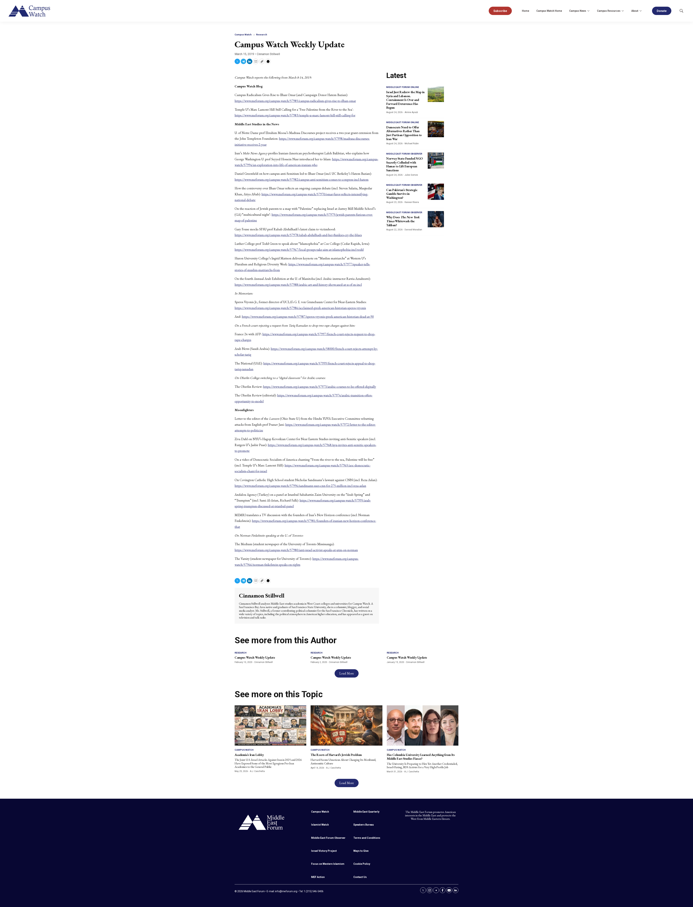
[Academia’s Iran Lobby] (270, 725)
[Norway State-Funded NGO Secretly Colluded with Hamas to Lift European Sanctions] (436, 160)
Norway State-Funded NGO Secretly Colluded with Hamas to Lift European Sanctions (404, 164)
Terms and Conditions (366, 837)
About (634, 10)
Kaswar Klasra (412, 202)
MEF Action (318, 877)
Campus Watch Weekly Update (255, 657)
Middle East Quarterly (366, 811)
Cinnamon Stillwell (268, 54)
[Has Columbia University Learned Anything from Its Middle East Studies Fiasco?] (422, 725)
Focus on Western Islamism (327, 863)
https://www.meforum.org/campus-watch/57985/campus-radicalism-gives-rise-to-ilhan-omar (295, 101)
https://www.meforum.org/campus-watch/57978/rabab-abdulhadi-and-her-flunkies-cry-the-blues (298, 235)
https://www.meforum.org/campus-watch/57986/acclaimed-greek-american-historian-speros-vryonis (300, 308)
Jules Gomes (411, 175)
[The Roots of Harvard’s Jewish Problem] (346, 725)
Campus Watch (243, 34)
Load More (346, 673)
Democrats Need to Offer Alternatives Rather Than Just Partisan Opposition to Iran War (404, 133)
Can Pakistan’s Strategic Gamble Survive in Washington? (401, 194)
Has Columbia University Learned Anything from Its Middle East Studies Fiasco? (421, 757)
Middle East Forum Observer (404, 153)
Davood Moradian (413, 229)
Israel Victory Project (324, 850)
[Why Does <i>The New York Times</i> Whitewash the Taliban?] (436, 219)
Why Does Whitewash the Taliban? (403, 221)
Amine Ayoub (411, 112)
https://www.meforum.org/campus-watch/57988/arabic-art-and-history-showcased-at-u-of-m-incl (298, 285)
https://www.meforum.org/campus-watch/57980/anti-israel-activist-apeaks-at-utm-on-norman (296, 550)
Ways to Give (361, 850)
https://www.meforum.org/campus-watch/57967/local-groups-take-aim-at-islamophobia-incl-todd (299, 250)
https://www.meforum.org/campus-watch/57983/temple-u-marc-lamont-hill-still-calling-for (295, 115)
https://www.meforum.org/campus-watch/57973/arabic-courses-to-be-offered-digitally (319, 387)
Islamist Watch (320, 824)
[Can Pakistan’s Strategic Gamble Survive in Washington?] (436, 192)
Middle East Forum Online (402, 87)
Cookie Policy (361, 863)
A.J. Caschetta (257, 771)
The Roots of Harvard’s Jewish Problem (336, 755)
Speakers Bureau (363, 824)
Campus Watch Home (549, 10)
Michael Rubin (412, 143)
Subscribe (500, 11)
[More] (588, 10)
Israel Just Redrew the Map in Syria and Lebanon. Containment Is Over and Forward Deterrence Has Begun (405, 100)
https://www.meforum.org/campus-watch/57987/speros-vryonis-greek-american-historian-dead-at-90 (308, 316)
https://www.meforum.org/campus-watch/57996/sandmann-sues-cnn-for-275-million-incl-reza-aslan (300, 486)
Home (525, 10)
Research (261, 34)
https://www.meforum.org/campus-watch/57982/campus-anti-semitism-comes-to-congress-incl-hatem (302, 179)
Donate (662, 11)
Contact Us (360, 877)
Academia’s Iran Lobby (249, 755)
